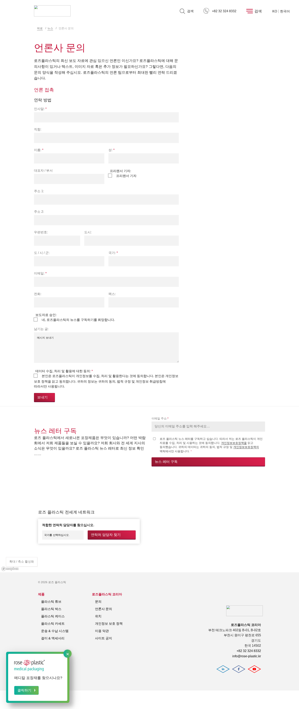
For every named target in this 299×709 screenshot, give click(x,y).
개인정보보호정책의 (246, 447)
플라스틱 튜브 (51, 601)
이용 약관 (102, 631)
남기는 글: (41, 329)
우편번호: (41, 232)
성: (111, 150)
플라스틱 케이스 (53, 616)
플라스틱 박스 (51, 609)
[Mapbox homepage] (10, 569)
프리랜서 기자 (126, 176)
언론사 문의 (103, 609)
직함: (37, 129)
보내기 (42, 397)
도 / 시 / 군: (41, 253)
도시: (88, 232)
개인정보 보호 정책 (109, 623)
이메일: (40, 273)
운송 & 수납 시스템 (55, 631)
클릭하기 (24, 690)
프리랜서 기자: (120, 171)
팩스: (112, 294)
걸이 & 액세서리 (52, 638)
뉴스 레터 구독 (166, 462)
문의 (98, 601)
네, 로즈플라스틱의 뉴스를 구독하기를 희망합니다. (78, 320)
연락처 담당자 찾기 (106, 535)
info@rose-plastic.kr (246, 656)
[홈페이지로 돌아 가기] (52, 11)
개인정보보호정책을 (234, 442)
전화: (37, 294)
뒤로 (40, 28)
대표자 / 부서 (43, 170)
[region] (149, 524)
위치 (98, 616)
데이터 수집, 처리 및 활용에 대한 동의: (64, 371)
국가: (113, 253)
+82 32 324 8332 (224, 11)
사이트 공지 (103, 638)
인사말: (40, 109)
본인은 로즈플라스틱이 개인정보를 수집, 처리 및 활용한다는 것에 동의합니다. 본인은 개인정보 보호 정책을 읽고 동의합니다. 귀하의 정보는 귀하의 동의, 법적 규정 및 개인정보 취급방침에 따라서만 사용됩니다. (106, 381)
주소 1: (39, 191)
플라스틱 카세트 (53, 623)
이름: (38, 150)
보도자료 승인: (46, 315)
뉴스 (50, 28)
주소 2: (39, 211)
